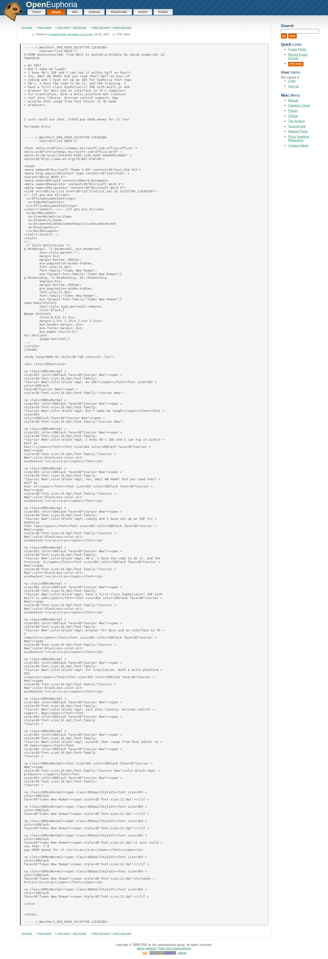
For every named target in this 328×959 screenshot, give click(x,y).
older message (101, 27)
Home (36, 12)
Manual (94, 12)
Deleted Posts (298, 131)
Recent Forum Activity (298, 56)
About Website (146, 948)
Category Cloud (299, 105)
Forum (56, 12)
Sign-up (293, 86)
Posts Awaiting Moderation (298, 138)
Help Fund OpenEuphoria (175, 948)
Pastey (293, 110)
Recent (142, 12)
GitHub (293, 116)
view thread (79, 27)
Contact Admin (298, 145)
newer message (122, 27)
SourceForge (297, 126)
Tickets (163, 12)
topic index (63, 27)
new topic (26, 27)
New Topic (296, 63)
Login (292, 81)
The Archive (296, 121)
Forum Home (297, 49)
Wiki (75, 12)
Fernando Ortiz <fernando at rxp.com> (70, 34)
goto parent (44, 27)
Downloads (119, 12)
